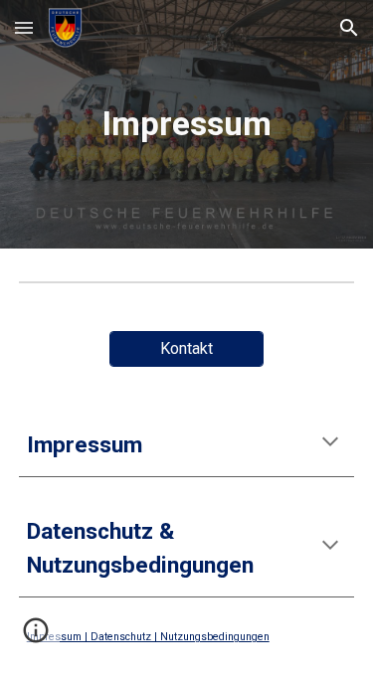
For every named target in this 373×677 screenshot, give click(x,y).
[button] (24, 27)
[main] (187, 124)
